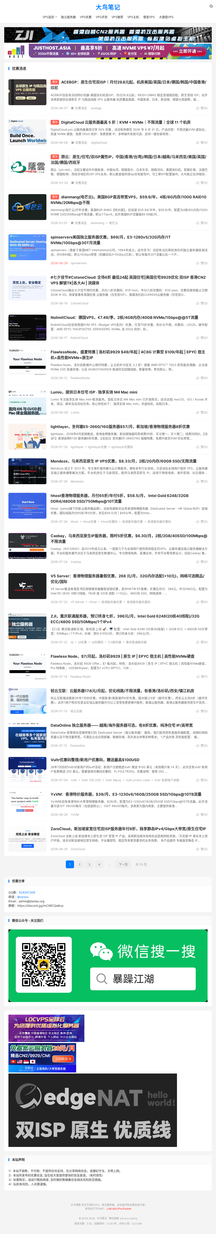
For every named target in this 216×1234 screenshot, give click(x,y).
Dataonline (77, 745)
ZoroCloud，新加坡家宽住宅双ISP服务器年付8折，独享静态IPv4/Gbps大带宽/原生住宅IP (128, 829)
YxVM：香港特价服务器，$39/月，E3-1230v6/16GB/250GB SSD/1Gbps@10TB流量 (126, 794)
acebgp (96, 108)
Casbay (76, 561)
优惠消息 (79, 108)
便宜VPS (149, 17)
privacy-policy (129, 1218)
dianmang (97, 223)
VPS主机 (133, 17)
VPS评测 (101, 17)
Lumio (75, 412)
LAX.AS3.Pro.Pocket (119, 1208)
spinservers (79, 263)
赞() (202, 108)
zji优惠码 (97, 642)
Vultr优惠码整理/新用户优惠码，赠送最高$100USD (95, 760)
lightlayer (77, 447)
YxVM (75, 814)
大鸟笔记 (108, 7)
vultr (74, 780)
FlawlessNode (80, 378)
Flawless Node (80, 676)
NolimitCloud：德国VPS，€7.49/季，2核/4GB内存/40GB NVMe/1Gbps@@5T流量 (124, 317)
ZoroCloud (78, 849)
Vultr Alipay (113, 780)
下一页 (123, 864)
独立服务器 (68, 17)
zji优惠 (82, 642)
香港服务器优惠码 (159, 521)
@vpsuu (22, 897)
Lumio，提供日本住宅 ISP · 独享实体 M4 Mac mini (94, 392)
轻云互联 (76, 711)
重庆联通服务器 (136, 642)
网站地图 (114, 1218)
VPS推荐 (117, 17)
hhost (74, 521)
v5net (93, 602)
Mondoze (77, 481)
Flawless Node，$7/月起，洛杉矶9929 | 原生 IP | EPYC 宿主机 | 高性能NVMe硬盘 (122, 656)
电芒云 (113, 223)
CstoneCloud (79, 303)
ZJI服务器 (114, 642)
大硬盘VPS (166, 17)
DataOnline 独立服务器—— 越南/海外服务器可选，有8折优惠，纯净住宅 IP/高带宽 (122, 725)
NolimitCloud (79, 337)
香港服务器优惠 (132, 521)
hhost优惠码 (109, 521)
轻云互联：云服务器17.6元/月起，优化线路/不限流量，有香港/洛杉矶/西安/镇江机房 (122, 691)
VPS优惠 (86, 17)
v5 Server (77, 602)
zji (71, 642)
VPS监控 (48, 17)
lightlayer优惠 (97, 447)
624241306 (27, 892)
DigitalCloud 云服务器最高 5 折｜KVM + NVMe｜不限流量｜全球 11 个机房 (126, 122)
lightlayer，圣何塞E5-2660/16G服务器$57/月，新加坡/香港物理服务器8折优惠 (120, 426)
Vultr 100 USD (91, 780)
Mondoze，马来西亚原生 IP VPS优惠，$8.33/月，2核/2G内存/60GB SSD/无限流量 (124, 461)
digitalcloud (99, 142)
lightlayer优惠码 (122, 447)
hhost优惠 (89, 521)
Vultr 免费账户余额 (166, 780)
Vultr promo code (138, 780)
